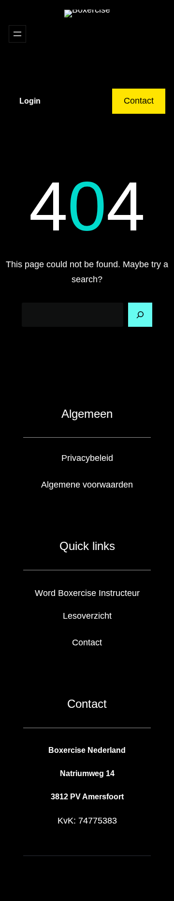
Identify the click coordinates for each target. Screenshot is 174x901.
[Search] (140, 315)
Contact (139, 101)
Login (30, 101)
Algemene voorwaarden (87, 484)
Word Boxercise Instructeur (87, 593)
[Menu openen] (17, 34)
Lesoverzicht (87, 616)
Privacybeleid (87, 458)
